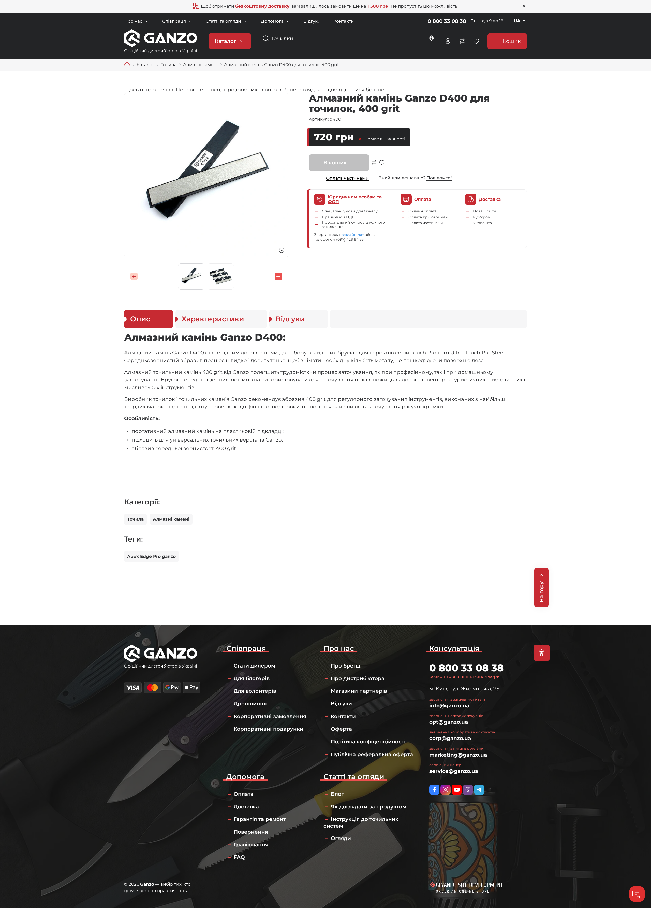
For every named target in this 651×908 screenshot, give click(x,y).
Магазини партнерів (359, 691)
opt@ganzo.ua (448, 722)
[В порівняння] (374, 165)
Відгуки (312, 21)
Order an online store (463, 891)
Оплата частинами (347, 178)
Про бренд (346, 666)
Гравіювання (251, 845)
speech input (431, 38)
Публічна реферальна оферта (372, 754)
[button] (134, 276)
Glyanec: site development (469, 885)
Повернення (251, 832)
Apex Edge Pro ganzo (151, 556)
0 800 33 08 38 (447, 21)
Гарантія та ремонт (260, 819)
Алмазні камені (171, 519)
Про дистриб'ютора (357, 678)
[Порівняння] (462, 41)
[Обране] (476, 41)
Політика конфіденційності (368, 742)
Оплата (244, 794)
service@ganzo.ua (453, 771)
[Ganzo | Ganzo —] (160, 41)
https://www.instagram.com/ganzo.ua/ (445, 790)
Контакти (343, 21)
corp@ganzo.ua (450, 738)
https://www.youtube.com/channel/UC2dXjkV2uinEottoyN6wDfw (457, 790)
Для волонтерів (255, 691)
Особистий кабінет (448, 41)
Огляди (341, 838)
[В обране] (381, 165)
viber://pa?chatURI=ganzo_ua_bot (468, 790)
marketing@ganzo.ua (458, 755)
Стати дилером (254, 666)
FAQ (239, 857)
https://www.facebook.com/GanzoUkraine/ (434, 790)
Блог (337, 794)
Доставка (246, 807)
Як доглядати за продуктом (368, 807)
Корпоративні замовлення (270, 716)
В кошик (335, 163)
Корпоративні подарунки (268, 729)
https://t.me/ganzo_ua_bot (479, 790)
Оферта (341, 729)
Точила (135, 519)
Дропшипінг (251, 704)
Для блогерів (252, 678)
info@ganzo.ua (449, 706)
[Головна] (127, 65)
